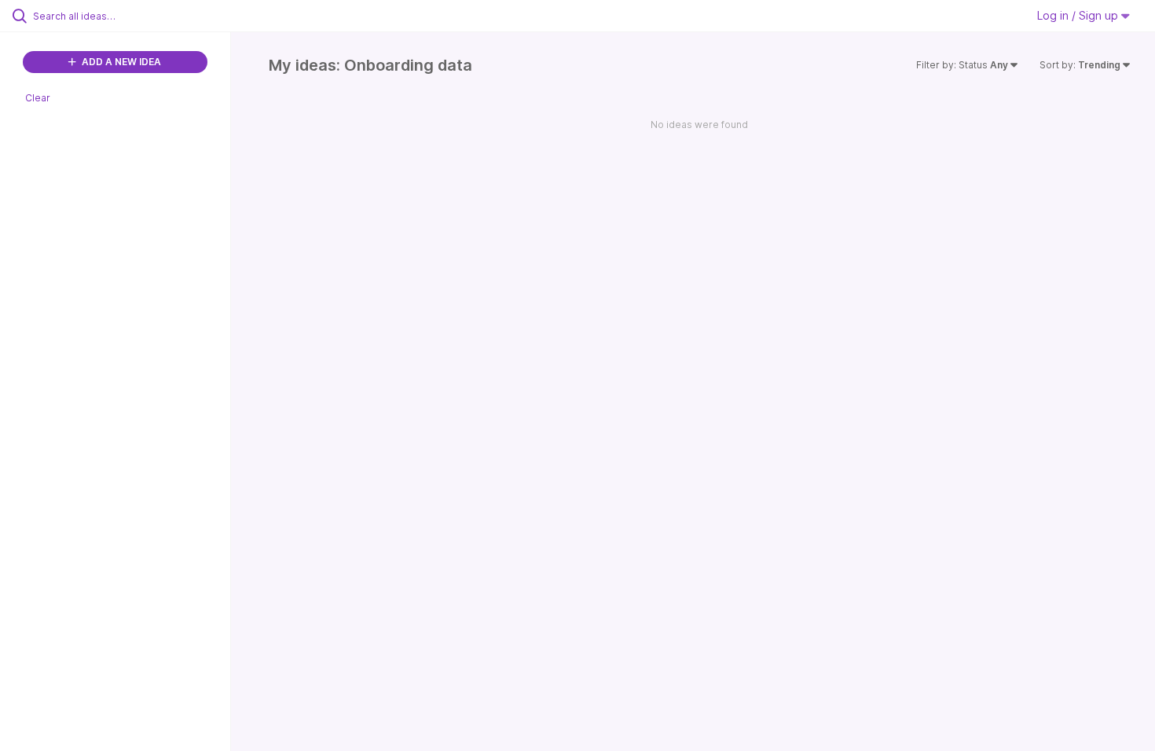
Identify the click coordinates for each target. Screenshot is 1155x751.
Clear (37, 98)
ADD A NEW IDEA (120, 62)
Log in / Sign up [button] (1079, 15)
